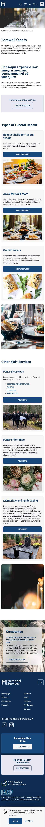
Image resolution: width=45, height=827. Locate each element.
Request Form (22, 768)
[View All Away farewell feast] (22, 227)
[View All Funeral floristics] (22, 478)
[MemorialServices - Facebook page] (4, 725)
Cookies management (17, 784)
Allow (15, 821)
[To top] (41, 682)
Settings (28, 821)
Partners (27, 701)
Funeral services (13, 371)
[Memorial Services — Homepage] (3, 4)
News (26, 697)
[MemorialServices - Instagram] (11, 725)
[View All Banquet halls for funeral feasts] (22, 171)
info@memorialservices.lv (17, 718)
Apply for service (22, 105)
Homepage (5, 31)
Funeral (10, 387)
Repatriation (12, 393)
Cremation (11, 390)
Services (15, 31)
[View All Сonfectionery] (22, 286)
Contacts (28, 709)
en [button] (34, 4)
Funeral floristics (14, 439)
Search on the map (17, 660)
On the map (28, 705)
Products (5, 705)
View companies (22, 154)
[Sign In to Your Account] (29, 4)
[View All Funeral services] (22, 417)
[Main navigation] (42, 4)
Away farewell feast (15, 194)
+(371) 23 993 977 (22, 747)
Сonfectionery (12, 250)
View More (22, 400)
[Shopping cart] (25, 4)
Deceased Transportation (18, 384)
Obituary (27, 694)
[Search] (20, 4)
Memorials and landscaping (20, 500)
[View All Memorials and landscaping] (22, 546)
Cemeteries (6, 701)
